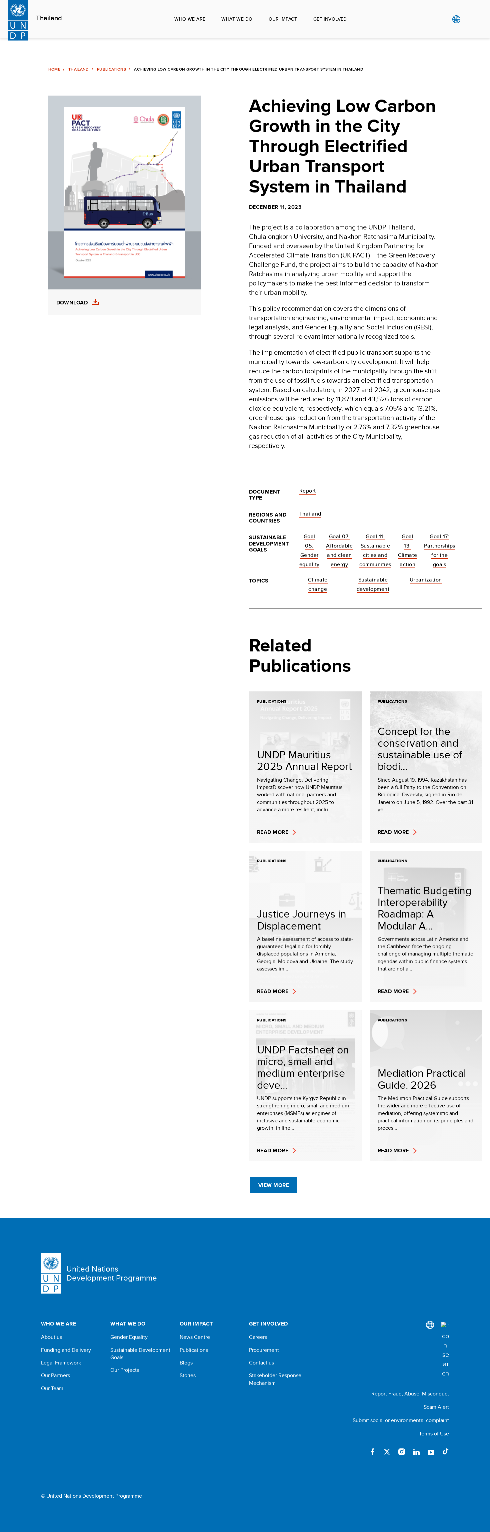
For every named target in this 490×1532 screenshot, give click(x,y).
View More (273, 1185)
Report (307, 491)
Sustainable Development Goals (140, 1353)
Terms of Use (434, 1433)
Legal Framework (61, 1362)
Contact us (261, 1362)
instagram (401, 1451)
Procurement (264, 1350)
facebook (372, 1451)
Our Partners (55, 1375)
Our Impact (283, 19)
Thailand (49, 18)
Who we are (189, 19)
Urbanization (426, 579)
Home (54, 69)
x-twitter (387, 1451)
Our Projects (124, 1370)
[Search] (445, 1350)
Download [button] (72, 302)
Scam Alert (436, 1407)
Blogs (186, 1362)
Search (470, 19)
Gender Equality (129, 1337)
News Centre (195, 1337)
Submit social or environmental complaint (401, 1420)
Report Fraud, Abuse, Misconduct (410, 1393)
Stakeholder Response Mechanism (275, 1379)
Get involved (330, 19)
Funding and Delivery (66, 1350)
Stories (188, 1375)
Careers (258, 1337)
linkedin (416, 1451)
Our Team (52, 1388)
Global (456, 19)
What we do (236, 19)
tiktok (445, 1451)
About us (51, 1337)
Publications (111, 69)
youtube (431, 1451)
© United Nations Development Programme (91, 1496)
